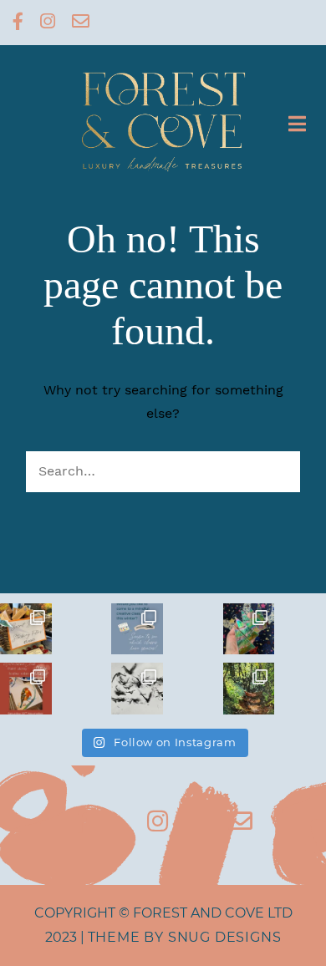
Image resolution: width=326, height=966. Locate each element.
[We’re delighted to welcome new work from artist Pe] (249, 688)
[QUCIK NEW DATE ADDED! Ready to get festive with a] (26, 688)
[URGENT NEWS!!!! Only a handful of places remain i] (137, 629)
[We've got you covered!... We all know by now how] (26, 629)
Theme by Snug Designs (185, 937)
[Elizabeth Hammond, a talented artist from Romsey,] (137, 688)
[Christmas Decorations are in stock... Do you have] (249, 629)
